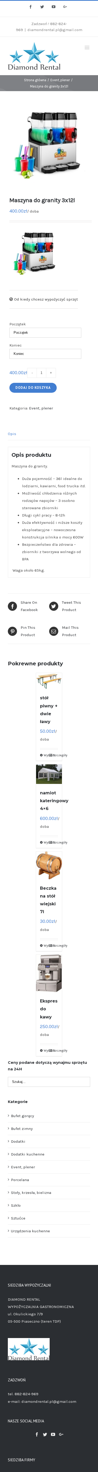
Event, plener (41, 408)
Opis (12, 433)
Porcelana (20, 1179)
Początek (17, 324)
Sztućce (18, 1218)
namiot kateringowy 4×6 (54, 800)
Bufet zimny (22, 1128)
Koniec (15, 345)
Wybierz (46, 755)
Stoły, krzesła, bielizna (31, 1192)
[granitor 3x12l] (49, 145)
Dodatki (18, 1141)
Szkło (16, 1205)
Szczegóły (55, 755)
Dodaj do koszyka (33, 387)
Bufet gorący (22, 1115)
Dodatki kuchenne (27, 1154)
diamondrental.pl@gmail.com (54, 29)
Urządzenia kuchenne (30, 1231)
